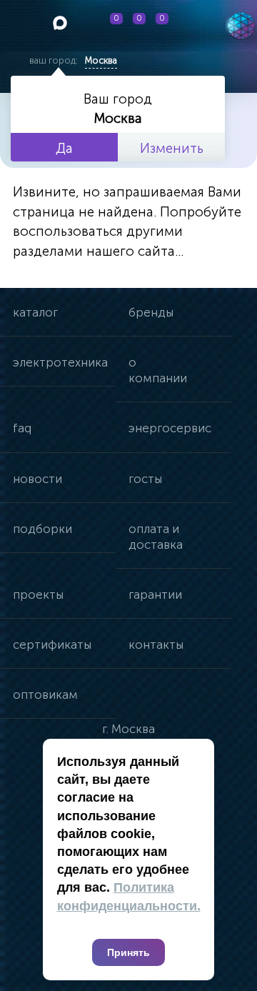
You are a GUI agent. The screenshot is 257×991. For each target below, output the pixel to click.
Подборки (42, 529)
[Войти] (189, 25)
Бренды (150, 312)
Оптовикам (45, 694)
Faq (22, 428)
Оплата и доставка (155, 537)
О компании (157, 370)
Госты (145, 479)
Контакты (155, 644)
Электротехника (60, 362)
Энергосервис (169, 428)
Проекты (38, 594)
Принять (128, 952)
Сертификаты (52, 644)
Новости (37, 479)
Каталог (35, 312)
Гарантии (155, 594)
